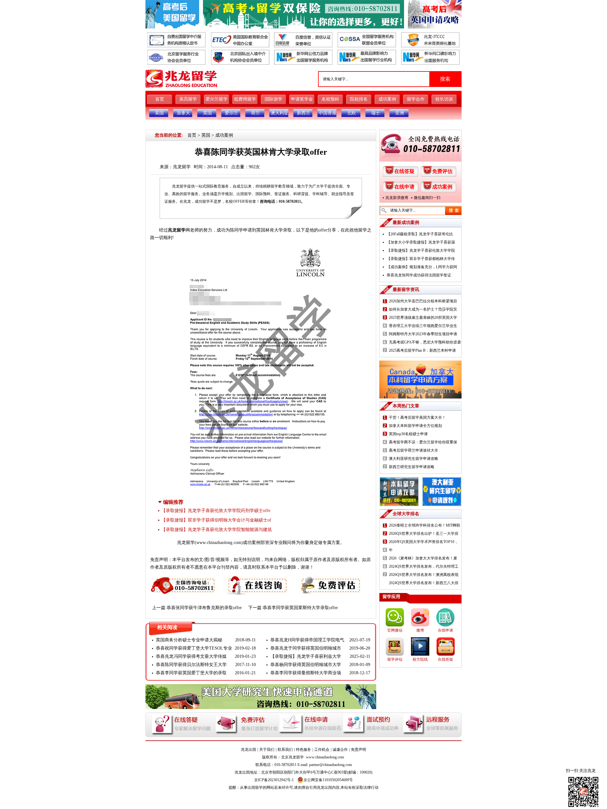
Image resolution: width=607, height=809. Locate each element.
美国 (159, 113)
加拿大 (183, 113)
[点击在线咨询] (255, 579)
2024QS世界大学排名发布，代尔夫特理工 (423, 566)
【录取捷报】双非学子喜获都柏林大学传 (421, 258)
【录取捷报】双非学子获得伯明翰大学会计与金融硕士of (216, 520)
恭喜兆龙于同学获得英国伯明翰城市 (305, 648)
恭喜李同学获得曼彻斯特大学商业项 (305, 672)
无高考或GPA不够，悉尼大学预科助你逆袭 (425, 342)
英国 (207, 113)
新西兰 (303, 113)
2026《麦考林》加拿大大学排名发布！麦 (423, 558)
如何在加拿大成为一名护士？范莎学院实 (423, 309)
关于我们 (266, 749)
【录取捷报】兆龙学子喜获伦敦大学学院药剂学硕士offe (215, 510)
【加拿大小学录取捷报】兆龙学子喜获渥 (421, 242)
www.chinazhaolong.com (218, 542)
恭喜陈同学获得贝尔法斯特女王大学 (191, 664)
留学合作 (416, 99)
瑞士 (375, 113)
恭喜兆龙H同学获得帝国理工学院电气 (307, 640)
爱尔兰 (231, 113)
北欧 (351, 113)
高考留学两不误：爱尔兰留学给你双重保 (423, 442)
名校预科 (330, 99)
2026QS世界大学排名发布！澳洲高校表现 (423, 574)
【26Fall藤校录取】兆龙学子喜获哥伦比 (420, 234)
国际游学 (273, 99)
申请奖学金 (302, 99)
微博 (420, 630)
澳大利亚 (279, 113)
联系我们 (285, 749)
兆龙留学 (182, 166)
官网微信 (394, 630)
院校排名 (359, 99)
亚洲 (399, 113)
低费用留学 (245, 99)
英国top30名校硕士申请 (408, 434)
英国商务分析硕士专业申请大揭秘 (189, 640)
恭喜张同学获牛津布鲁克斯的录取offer (204, 607)
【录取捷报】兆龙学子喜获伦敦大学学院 (421, 250)
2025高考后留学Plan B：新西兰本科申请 (422, 350)
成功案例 (387, 99)
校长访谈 (444, 99)
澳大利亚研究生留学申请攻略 (413, 458)
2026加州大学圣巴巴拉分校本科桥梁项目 (423, 301)
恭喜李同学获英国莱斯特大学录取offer (300, 607)
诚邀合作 (340, 749)
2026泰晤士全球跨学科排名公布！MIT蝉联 (424, 525)
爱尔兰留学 (216, 99)
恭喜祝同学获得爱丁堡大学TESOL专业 (194, 648)
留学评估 (394, 659)
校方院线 (420, 659)
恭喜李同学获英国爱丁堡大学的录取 (191, 672)
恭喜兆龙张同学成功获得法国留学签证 (419, 275)
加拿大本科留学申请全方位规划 (415, 425)
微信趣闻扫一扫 (427, 197)
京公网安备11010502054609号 (328, 780)
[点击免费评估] (329, 579)
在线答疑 (404, 171)
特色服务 (303, 749)
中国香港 (327, 113)
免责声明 (358, 749)
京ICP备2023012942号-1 (274, 780)
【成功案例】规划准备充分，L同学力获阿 (422, 267)
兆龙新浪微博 (396, 197)
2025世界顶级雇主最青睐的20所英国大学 (423, 317)
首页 (159, 99)
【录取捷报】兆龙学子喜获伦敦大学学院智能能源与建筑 (216, 529)
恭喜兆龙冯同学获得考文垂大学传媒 (191, 656)
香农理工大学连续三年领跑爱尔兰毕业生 (423, 326)
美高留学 (188, 99)
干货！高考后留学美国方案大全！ (417, 417)
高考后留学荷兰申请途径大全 (413, 450)
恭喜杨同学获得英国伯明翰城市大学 (305, 664)
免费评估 (442, 171)
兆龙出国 (248, 749)
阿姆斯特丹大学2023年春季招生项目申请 (423, 334)
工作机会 (321, 749)
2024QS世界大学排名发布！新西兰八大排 (423, 583)
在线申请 (404, 186)
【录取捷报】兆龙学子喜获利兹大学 (305, 656)
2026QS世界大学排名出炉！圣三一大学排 (423, 533)
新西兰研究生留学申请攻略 (411, 467)
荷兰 (255, 113)
